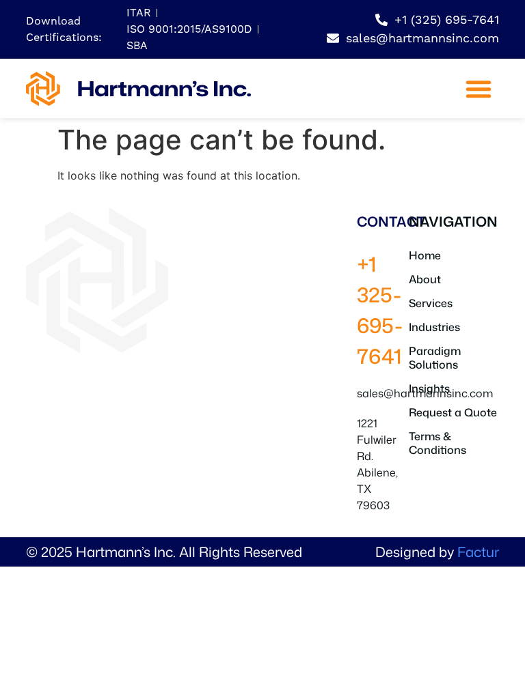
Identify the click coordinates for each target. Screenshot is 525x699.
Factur (478, 551)
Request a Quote (453, 412)
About (425, 279)
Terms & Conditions (437, 443)
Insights (429, 388)
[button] (478, 88)
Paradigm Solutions (435, 357)
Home (425, 255)
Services (431, 303)
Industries (434, 327)
